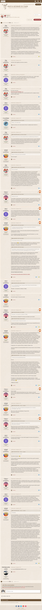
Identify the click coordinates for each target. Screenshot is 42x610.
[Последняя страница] (12, 22)
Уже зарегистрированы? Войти (29, 4)
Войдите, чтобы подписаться (6, 14)
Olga (20, 152)
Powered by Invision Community (21, 609)
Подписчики (36, 14)
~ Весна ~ (6, 192)
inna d (6, 74)
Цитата (14, 56)
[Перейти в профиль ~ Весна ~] (6, 197)
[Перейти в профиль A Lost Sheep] (6, 123)
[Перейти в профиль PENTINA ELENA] (6, 573)
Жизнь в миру (17, 17)
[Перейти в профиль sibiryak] (6, 155)
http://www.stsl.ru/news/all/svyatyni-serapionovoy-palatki (20, 274)
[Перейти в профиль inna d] (6, 80)
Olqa (7, 17)
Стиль (22, 608)
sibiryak (6, 150)
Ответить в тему (37, 19)
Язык (19, 608)
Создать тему (29, 19)
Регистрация (38, 4)
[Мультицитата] (11, 56)
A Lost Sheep (6, 118)
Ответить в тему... (10, 591)
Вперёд (10, 22)
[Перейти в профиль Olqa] (2, 16)
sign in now (23, 586)
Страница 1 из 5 (16, 22)
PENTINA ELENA (6, 567)
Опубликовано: (16, 25)
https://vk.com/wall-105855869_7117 (17, 91)
